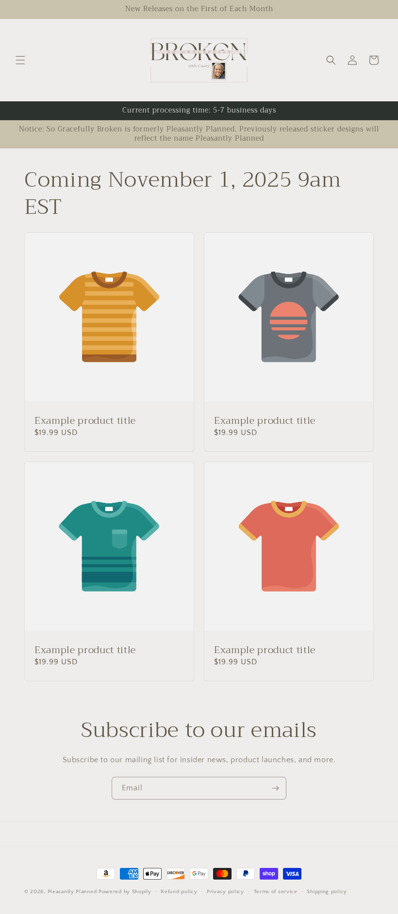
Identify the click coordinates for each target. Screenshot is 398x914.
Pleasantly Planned (72, 892)
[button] (20, 60)
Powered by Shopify (125, 892)
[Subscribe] (275, 788)
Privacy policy (225, 892)
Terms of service (276, 892)
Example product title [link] (85, 421)
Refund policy (179, 892)
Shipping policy (327, 892)
